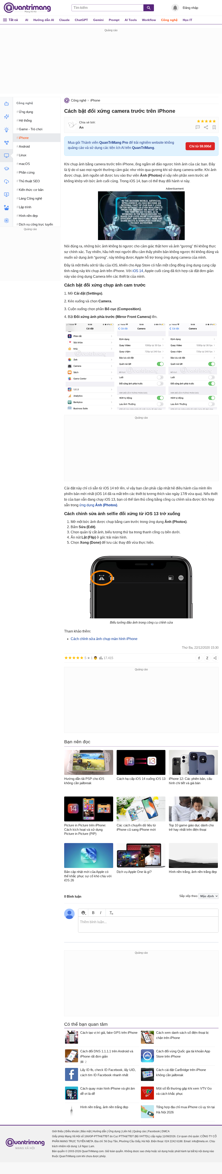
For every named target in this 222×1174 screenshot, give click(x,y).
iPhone (95, 100)
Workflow (149, 20)
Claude (64, 20)
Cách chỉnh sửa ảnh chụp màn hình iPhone (104, 639)
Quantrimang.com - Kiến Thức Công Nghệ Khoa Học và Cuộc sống (29, 8)
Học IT (187, 20)
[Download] (6, 181)
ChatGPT (81, 20)
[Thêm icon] (83, 912)
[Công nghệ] (6, 155)
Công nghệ (169, 20)
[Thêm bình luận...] (148, 924)
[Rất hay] (214, 121)
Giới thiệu (58, 1131)
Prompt (114, 20)
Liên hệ (126, 1131)
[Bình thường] (206, 121)
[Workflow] (6, 142)
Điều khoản (72, 1131)
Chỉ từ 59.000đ (200, 146)
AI (26, 20)
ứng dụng (98, 505)
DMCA (166, 1131)
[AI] (6, 103)
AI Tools (131, 20)
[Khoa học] (6, 220)
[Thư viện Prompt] (6, 116)
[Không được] (199, 121)
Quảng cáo (139, 1131)
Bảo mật (86, 1131)
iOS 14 (137, 271)
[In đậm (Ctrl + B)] (93, 912)
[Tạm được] (202, 121)
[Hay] (210, 121)
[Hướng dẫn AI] (6, 129)
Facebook (154, 1131)
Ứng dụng (114, 1131)
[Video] (6, 194)
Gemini (98, 20)
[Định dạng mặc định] (110, 912)
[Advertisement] (111, 63)
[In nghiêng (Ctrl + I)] (100, 912)
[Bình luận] (197, 127)
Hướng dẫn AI (43, 20)
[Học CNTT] (6, 168)
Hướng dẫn (99, 1131)
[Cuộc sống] (6, 207)
